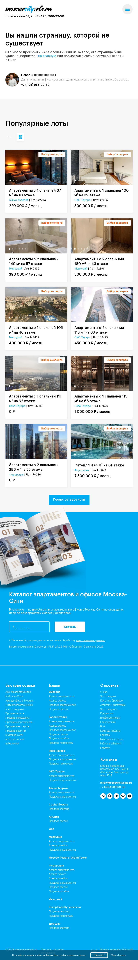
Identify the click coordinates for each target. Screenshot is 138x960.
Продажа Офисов (58, 709)
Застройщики (108, 696)
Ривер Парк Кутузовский (65, 907)
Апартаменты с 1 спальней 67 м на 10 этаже (35, 193)
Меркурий (15, 268)
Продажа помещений (17, 718)
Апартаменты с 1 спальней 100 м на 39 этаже (101, 193)
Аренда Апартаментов (61, 696)
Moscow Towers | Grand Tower (68, 858)
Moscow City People (112, 739)
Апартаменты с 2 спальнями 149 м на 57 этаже (34, 261)
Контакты (108, 759)
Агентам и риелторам (112, 705)
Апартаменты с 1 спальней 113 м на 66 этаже (100, 399)
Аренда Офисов (57, 701)
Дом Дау (54, 924)
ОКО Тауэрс (82, 200)
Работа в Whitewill (110, 743)
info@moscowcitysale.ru (116, 783)
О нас (103, 692)
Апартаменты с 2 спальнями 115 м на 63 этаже (99, 330)
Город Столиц (58, 717)
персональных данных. (90, 640)
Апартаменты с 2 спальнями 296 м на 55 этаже (34, 467)
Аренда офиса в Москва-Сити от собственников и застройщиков (19, 705)
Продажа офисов (14, 713)
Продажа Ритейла (59, 738)
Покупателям (108, 722)
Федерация (16, 474)
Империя (54, 692)
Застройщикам (108, 709)
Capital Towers (58, 804)
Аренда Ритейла (58, 845)
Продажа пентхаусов (17, 726)
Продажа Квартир (59, 809)
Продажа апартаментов (19, 722)
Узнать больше (118, 955)
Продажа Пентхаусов (61, 743)
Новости (105, 748)
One (51, 829)
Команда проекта (110, 731)
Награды (105, 735)
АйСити (54, 817)
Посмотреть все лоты (69, 499)
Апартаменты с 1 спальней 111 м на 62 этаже (35, 399)
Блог (103, 726)
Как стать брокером (111, 701)
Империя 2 (55, 899)
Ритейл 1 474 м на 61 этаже (99, 465)
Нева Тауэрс (17, 406)
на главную (47, 56)
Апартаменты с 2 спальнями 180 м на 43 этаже (99, 261)
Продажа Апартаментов (62, 705)
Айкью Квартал (18, 200)
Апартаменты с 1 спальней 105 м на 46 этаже (36, 330)
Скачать (70, 626)
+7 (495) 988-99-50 (49, 16)
